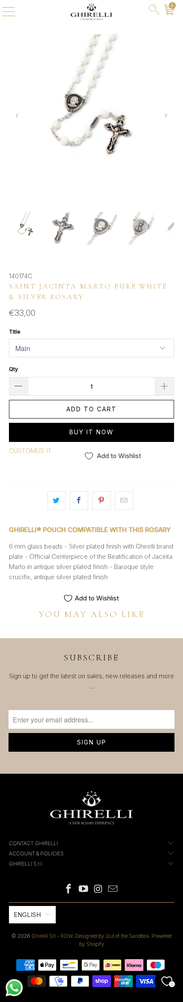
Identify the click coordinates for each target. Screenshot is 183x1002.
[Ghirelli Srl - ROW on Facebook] (69, 889)
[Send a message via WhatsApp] (14, 988)
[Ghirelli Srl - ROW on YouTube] (83, 889)
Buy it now (91, 432)
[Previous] (18, 116)
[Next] (166, 116)
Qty (13, 368)
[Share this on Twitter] (56, 500)
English (27, 915)
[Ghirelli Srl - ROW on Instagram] (98, 889)
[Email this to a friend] (124, 500)
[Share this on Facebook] (79, 500)
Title (14, 331)
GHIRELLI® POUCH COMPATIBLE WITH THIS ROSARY (90, 530)
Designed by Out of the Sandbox (112, 936)
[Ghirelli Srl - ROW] (91, 11)
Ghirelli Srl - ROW (51, 936)
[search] (154, 11)
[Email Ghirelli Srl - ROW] (113, 889)
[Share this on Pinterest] (101, 500)
